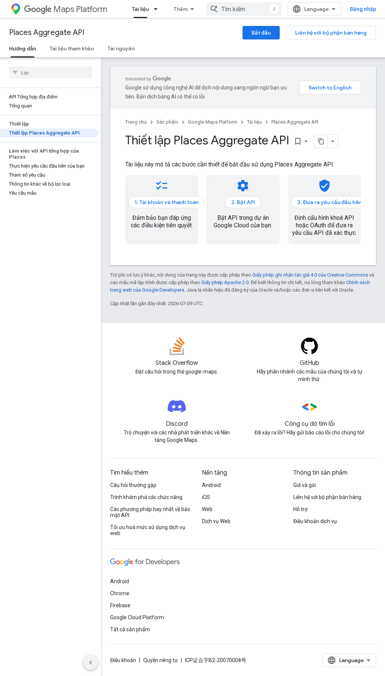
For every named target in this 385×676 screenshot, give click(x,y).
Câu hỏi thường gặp (133, 485)
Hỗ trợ (300, 509)
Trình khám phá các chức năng (146, 497)
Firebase (120, 605)
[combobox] (244, 9)
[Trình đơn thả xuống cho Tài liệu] (158, 9)
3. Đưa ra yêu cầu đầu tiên (329, 202)
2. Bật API (243, 202)
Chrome (119, 593)
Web (207, 509)
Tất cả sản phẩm (130, 629)
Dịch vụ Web (216, 521)
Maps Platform (80, 9)
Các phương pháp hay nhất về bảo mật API (150, 512)
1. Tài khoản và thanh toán (167, 202)
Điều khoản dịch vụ (315, 521)
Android (211, 485)
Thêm (181, 9)
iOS (206, 497)
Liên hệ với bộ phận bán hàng (331, 32)
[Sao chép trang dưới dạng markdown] (321, 141)
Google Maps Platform (212, 122)
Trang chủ (136, 122)
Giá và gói (304, 485)
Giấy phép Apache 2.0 (225, 282)
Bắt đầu (261, 32)
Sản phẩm (167, 122)
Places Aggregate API (46, 32)
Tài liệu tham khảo (72, 48)
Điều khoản (123, 660)
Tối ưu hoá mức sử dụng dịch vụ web (147, 530)
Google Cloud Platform (137, 617)
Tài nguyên (121, 48)
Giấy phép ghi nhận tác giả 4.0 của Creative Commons (310, 275)
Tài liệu (140, 9)
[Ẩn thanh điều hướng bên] (90, 662)
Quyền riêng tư (160, 660)
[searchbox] (50, 73)
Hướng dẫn (22, 48)
